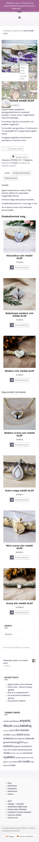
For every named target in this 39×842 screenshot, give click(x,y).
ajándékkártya (14, 721)
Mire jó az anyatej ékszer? (18, 692)
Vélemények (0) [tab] (11, 178)
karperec (17, 746)
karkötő (7, 746)
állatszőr (6, 765)
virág (32, 762)
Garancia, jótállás (14, 815)
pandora (19, 758)
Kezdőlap (7, 31)
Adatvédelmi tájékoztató (17, 806)
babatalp (5, 730)
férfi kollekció (19, 738)
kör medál (12, 749)
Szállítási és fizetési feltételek (19, 812)
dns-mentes (22, 730)
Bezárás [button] (24, 8)
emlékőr (7, 734)
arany (16, 725)
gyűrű (20, 742)
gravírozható (10, 742)
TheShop (5, 831)
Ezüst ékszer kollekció (17, 701)
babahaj (5, 165)
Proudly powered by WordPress (14, 828)
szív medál (23, 761)
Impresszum (13, 817)
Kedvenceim (12, 791)
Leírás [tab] (7, 173)
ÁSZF (10, 801)
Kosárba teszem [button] (21, 267)
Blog (9, 783)
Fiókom (11, 794)
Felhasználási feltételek (17, 809)
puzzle (24, 758)
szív (28, 757)
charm (12, 730)
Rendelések (12, 786)
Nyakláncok (17, 31)
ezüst (20, 734)
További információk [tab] (21, 173)
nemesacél (27, 753)
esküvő (13, 735)
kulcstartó (27, 746)
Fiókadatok (12, 788)
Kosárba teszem (16, 149)
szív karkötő (13, 762)
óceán (13, 765)
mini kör (13, 753)
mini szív (19, 753)
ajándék (6, 721)
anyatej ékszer (24, 163)
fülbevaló (29, 738)
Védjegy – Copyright (16, 804)
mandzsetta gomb (24, 750)
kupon (5, 750)
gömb (26, 742)
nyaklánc (12, 165)
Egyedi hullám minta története (20, 684)
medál (6, 752)
